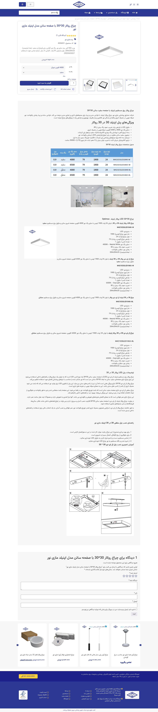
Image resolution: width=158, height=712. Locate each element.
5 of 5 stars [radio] (124, 576)
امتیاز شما (133, 573)
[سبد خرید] (30, 4)
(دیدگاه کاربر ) (61, 35)
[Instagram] (137, 4)
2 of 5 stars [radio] (133, 576)
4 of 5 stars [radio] (127, 576)
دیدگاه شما (133, 580)
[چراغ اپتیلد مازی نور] (119, 206)
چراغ (128, 18)
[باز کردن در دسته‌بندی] (107, 12)
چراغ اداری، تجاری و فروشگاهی (116, 18)
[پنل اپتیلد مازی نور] (87, 206)
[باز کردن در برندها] (94, 12)
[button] (84, 85)
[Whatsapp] (134, 4)
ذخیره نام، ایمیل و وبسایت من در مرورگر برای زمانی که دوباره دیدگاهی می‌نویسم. (108, 610)
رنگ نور (70, 66)
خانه (138, 18)
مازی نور (67, 39)
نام (135, 593)
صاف (64, 76)
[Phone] (130, 4)
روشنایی (133, 18)
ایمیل (134, 601)
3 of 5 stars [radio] (130, 576)
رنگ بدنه (70, 71)
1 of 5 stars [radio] (136, 576)
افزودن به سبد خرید (44, 83)
